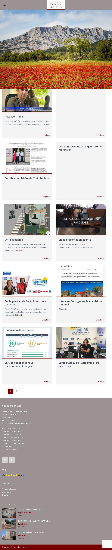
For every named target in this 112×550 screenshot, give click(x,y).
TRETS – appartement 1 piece (31, 509)
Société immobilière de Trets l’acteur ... (27, 179)
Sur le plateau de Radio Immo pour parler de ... (25, 303)
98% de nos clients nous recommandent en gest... (20, 364)
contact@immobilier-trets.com (20, 423)
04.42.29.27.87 (11, 420)
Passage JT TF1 (14, 116)
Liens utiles (6, 492)
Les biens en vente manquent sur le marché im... (80, 148)
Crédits (5, 495)
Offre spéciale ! (14, 239)
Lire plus (45, 135)
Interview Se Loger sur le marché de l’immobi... (80, 303)
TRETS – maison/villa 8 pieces (31, 532)
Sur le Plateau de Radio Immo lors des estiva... (79, 364)
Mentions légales (9, 489)
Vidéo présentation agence (75, 239)
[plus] (20, 250)
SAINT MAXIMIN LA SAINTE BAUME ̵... (34, 521)
